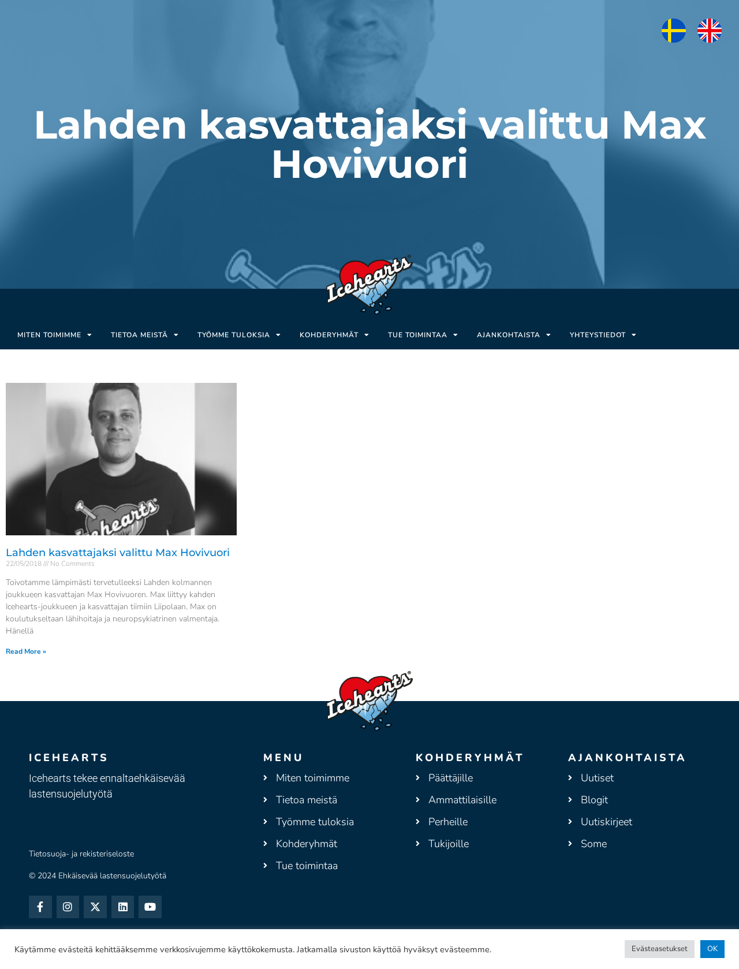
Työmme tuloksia (233, 335)
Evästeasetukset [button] (660, 949)
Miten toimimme (49, 335)
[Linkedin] (123, 907)
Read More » (26, 651)
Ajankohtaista (508, 335)
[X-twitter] (95, 907)
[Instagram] (68, 907)
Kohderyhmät (329, 335)
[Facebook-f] (40, 907)
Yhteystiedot (598, 335)
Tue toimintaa (417, 335)
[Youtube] (150, 907)
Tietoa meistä (139, 335)
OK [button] (712, 949)
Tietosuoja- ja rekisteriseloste (81, 853)
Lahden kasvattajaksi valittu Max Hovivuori (118, 552)
